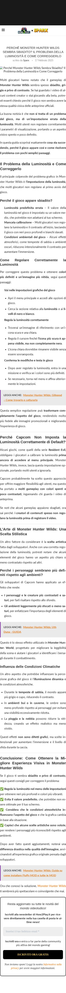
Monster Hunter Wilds (52, 886)
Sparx (26, 60)
